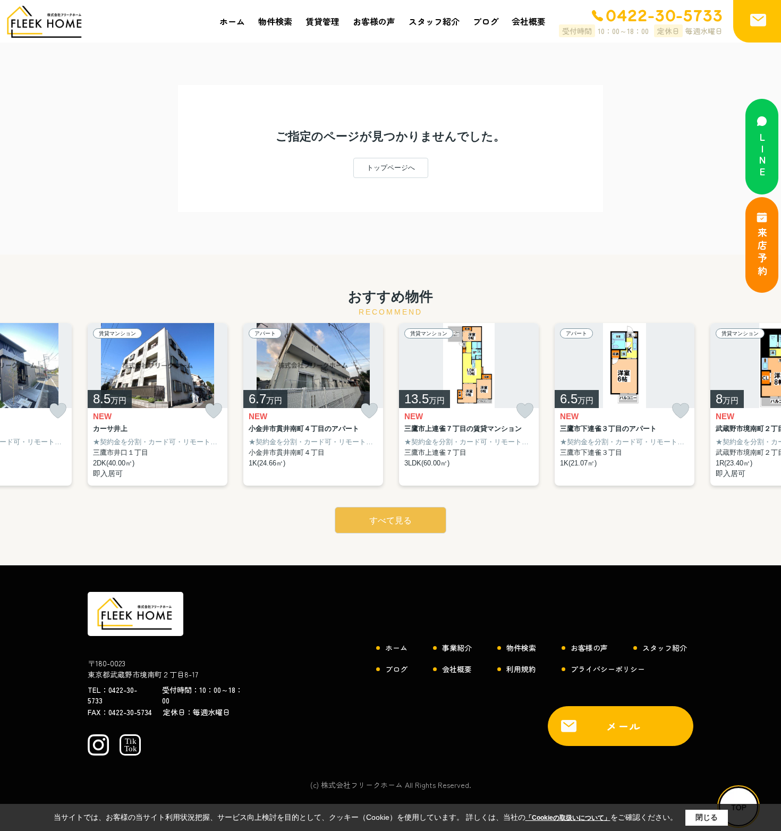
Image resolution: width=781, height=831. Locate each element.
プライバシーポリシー (608, 669)
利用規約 (521, 669)
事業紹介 (457, 647)
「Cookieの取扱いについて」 (567, 817)
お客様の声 (374, 21)
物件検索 (275, 21)
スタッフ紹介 (434, 21)
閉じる (706, 817)
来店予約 (762, 252)
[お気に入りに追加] (57, 411)
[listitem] (157, 404)
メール (623, 726)
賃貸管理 (322, 21)
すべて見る (390, 520)
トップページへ (391, 168)
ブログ (485, 21)
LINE (762, 155)
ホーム (232, 21)
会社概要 (529, 21)
